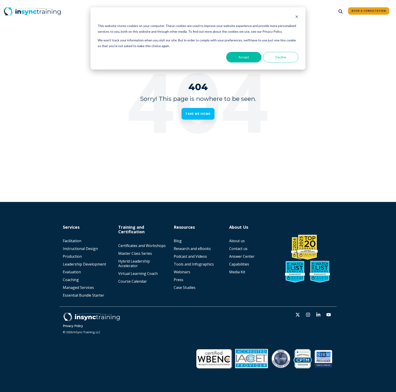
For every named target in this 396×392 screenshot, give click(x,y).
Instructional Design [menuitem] (80, 248)
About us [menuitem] (237, 241)
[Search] (341, 11)
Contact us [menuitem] (238, 248)
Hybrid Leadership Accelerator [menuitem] (134, 263)
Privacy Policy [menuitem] (73, 326)
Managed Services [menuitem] (78, 287)
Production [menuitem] (72, 256)
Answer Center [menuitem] (242, 256)
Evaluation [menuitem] (72, 272)
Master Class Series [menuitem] (135, 253)
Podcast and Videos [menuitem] (190, 256)
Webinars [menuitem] (182, 272)
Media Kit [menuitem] (237, 272)
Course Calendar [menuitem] (132, 281)
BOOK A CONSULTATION (369, 10)
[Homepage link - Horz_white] (91, 319)
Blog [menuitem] (178, 241)
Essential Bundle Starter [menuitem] (84, 295)
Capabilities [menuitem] (239, 264)
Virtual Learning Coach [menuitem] (138, 273)
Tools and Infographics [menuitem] (194, 264)
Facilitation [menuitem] (72, 241)
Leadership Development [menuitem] (84, 264)
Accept (244, 57)
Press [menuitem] (178, 279)
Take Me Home (198, 114)
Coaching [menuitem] (71, 279)
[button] (298, 314)
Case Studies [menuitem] (184, 287)
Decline (280, 57)
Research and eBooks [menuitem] (192, 248)
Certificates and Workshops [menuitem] (142, 245)
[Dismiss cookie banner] (296, 17)
